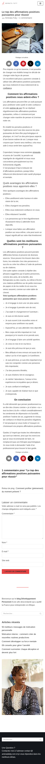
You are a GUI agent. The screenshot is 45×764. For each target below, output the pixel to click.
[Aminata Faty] (9, 3)
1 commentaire (25, 18)
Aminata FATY (17, 718)
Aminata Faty (11, 18)
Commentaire (8, 514)
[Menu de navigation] (40, 3)
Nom (4, 542)
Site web (5, 560)
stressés (36, 152)
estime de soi (16, 108)
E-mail (5, 551)
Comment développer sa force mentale (19, 641)
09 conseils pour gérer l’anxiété (16, 645)
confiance (7, 88)
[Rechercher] (40, 613)
